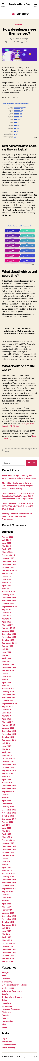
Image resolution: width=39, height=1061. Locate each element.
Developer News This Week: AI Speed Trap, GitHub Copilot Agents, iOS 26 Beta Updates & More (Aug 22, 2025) (18, 496)
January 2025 (8, 558)
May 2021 (6, 679)
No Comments (29, 42)
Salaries (5, 1018)
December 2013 (9, 916)
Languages (7, 1006)
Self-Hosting (7, 1021)
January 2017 (8, 807)
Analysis (5, 973)
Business (6, 979)
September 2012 (9, 958)
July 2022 (6, 649)
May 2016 (6, 831)
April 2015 (6, 867)
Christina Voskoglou (22, 39)
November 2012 (9, 952)
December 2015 (9, 846)
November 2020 (9, 698)
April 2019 (6, 752)
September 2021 (9, 670)
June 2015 (6, 861)
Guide (4, 1000)
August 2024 (7, 573)
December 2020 (9, 695)
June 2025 (6, 543)
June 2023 (6, 616)
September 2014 (9, 889)
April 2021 (6, 682)
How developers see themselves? (19, 31)
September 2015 (9, 855)
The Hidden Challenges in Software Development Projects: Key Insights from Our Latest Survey (17, 486)
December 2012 (9, 949)
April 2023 (6, 622)
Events (5, 994)
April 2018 (6, 779)
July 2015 (6, 858)
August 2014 (7, 892)
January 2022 (8, 664)
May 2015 (6, 864)
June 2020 (6, 713)
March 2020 (7, 722)
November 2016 (9, 813)
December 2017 (9, 786)
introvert (24, 449)
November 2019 (9, 734)
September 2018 (9, 770)
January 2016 (8, 843)
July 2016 (6, 825)
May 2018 (6, 776)
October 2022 (8, 640)
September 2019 (9, 740)
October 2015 (8, 852)
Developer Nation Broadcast (14, 985)
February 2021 (8, 688)
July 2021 (6, 673)
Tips (4, 1024)
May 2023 (6, 619)
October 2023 (8, 604)
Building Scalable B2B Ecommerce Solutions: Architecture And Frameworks (17, 516)
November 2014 (9, 883)
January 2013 (8, 946)
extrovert (17, 449)
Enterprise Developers (12, 991)
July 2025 (6, 540)
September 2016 (9, 819)
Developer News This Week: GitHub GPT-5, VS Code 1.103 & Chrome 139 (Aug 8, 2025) (17, 506)
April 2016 (6, 834)
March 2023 (7, 625)
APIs (4, 976)
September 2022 (9, 643)
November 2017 (9, 789)
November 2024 (9, 564)
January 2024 (8, 595)
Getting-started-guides (12, 997)
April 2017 (6, 801)
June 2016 (6, 828)
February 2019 (8, 758)
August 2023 (7, 610)
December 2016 (9, 810)
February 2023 (8, 628)
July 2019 (6, 743)
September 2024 (9, 570)
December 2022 (9, 634)
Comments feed (9, 1045)
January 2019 (8, 761)
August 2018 (7, 773)
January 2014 (8, 913)
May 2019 (6, 749)
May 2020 (6, 716)
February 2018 (8, 782)
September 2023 (9, 607)
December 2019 (9, 731)
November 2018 (9, 764)
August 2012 (7, 961)
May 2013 (6, 934)
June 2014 (6, 898)
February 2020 (8, 725)
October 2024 (8, 567)
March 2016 (7, 837)
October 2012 (8, 955)
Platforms (6, 1012)
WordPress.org (8, 1048)
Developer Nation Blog (19, 4)
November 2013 (9, 919)
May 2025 (6, 546)
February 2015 (8, 873)
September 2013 (9, 925)
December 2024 (9, 561)
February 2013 (8, 943)
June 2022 (6, 652)
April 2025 (6, 549)
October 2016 (8, 816)
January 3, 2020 (13, 42)
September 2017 (9, 792)
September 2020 (9, 704)
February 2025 (8, 555)
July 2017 (6, 795)
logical (30, 449)
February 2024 (8, 591)
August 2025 (7, 537)
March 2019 (7, 755)
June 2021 (6, 676)
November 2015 (9, 849)
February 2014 (8, 910)
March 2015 (7, 870)
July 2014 (6, 895)
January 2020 (8, 728)
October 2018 (8, 767)
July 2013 (6, 928)
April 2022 (6, 658)
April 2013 (6, 937)
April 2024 (6, 585)
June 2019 (6, 746)
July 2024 (6, 576)
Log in (4, 1039)
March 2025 (7, 552)
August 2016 (7, 822)
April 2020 (6, 719)
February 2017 (8, 804)
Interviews (6, 1003)
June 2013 (6, 931)
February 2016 (8, 840)
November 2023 (9, 601)
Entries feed (7, 1042)
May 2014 (6, 901)
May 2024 (6, 582)
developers (9, 449)
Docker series (8, 988)
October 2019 (8, 737)
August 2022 (7, 646)
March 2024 (7, 588)
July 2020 (6, 710)
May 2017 (6, 798)
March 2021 (7, 685)
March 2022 (7, 661)
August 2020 (7, 707)
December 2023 (9, 598)
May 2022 (6, 655)
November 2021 (9, 667)
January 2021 (8, 692)
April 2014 (6, 904)
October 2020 (8, 701)
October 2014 (8, 886)
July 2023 (6, 613)
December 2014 (9, 879)
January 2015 (8, 876)
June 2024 (6, 579)
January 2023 (8, 631)
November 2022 (9, 637)
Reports (5, 1015)
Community (19, 24)
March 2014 (7, 907)
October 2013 (8, 922)
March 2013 (7, 940)
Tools (4, 1027)
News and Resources (11, 1009)
